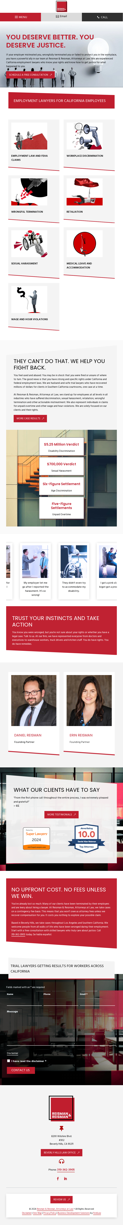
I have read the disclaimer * (28, 1061)
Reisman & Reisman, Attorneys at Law (55, 1209)
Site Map (37, 1213)
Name (10, 994)
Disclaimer (12, 1053)
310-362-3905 (18, 935)
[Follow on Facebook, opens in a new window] (58, 1179)
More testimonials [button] (59, 815)
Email (84, 994)
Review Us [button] (59, 1200)
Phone (47, 994)
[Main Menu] (20, 16)
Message (12, 1012)
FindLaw (97, 1213)
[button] (119, 1206)
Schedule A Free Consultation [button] (28, 75)
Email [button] (63, 16)
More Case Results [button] (28, 419)
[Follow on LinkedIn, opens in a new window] (65, 1179)
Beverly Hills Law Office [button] (60, 1153)
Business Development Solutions (74, 1213)
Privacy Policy (49, 1213)
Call (104, 17)
